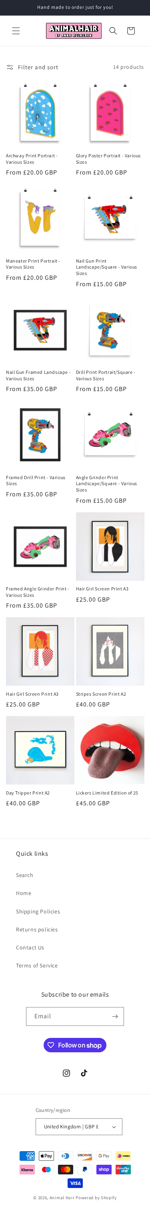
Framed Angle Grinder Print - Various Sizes (38, 592)
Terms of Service (37, 965)
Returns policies (37, 929)
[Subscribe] (115, 1016)
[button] (16, 31)
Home (23, 893)
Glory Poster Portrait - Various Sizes (108, 159)
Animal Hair (62, 1197)
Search (25, 875)
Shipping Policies (38, 911)
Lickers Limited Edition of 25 (107, 793)
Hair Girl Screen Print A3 (102, 589)
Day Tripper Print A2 (28, 793)
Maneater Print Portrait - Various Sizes (33, 264)
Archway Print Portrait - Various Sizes (32, 159)
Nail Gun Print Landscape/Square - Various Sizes (107, 267)
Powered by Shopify (96, 1197)
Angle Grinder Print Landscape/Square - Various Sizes (107, 483)
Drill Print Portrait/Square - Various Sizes (106, 375)
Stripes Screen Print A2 (101, 694)
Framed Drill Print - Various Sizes (36, 480)
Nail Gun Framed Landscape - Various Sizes (38, 375)
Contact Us (30, 947)
